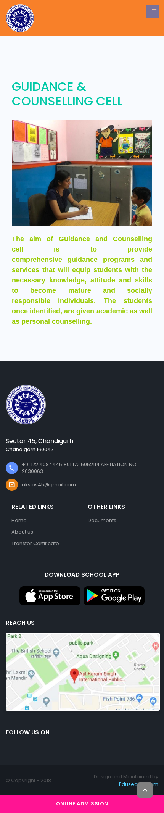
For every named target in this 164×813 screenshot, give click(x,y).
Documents (102, 520)
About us (22, 532)
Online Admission (82, 803)
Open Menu (155, 11)
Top (145, 790)
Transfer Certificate (35, 543)
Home (19, 520)
